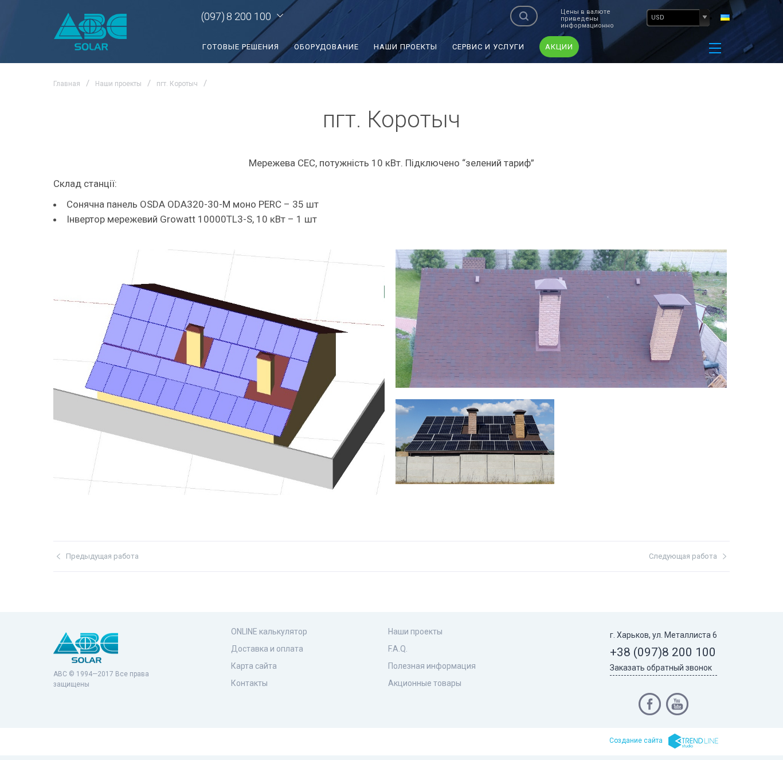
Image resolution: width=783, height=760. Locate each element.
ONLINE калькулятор (269, 631)
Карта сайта (254, 666)
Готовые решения (240, 46)
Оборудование (326, 46)
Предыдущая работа (102, 556)
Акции (559, 46)
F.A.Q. (398, 648)
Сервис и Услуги (488, 46)
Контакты (249, 683)
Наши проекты (405, 46)
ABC (90, 31)
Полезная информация (432, 666)
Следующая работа (683, 556)
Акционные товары (424, 683)
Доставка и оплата (267, 648)
